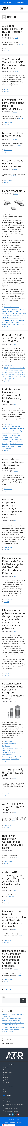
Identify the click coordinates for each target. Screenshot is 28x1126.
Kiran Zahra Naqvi (19, 1122)
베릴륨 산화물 (10, 374)
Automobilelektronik (10, 743)
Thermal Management (18, 324)
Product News (8, 122)
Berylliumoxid (6, 746)
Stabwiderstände (7, 754)
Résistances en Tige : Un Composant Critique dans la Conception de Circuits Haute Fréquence (14, 958)
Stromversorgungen (7, 757)
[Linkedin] (13, 1114)
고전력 (8, 370)
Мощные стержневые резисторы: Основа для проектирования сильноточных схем (12, 508)
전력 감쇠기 (18, 376)
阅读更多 (20, 44)
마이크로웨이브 (9, 372)
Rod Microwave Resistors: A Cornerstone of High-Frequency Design (11, 395)
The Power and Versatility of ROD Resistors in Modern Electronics (14, 64)
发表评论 (6, 51)
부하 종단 (18, 374)
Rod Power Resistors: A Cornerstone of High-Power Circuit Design (13, 841)
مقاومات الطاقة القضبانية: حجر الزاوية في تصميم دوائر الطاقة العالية (13, 463)
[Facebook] (10, 1114)
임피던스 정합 (10, 376)
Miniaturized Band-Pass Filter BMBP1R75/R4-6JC (13, 163)
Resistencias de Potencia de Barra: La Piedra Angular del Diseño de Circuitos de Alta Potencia (13, 566)
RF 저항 (6, 368)
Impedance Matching (13, 315)
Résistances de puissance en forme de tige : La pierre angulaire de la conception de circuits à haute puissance (13, 619)
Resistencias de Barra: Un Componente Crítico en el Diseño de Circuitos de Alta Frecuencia (14, 919)
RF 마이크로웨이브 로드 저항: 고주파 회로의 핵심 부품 (13, 337)
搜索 (3, 997)
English (6, 1124)
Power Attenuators (12, 318)
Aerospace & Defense (10, 426)
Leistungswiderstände (8, 752)
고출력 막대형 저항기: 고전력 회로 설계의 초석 (13, 806)
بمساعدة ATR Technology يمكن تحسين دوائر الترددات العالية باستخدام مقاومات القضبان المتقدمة (13, 880)
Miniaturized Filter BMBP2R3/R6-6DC (13, 135)
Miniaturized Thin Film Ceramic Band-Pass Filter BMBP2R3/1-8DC (13, 104)
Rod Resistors (12, 442)
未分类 (6, 48)
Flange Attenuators (13, 190)
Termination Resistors (16, 444)
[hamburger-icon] (21, 8)
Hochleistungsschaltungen (9, 748)
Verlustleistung (15, 759)
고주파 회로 (14, 370)
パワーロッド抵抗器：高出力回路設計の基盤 (13, 772)
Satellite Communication (17, 320)
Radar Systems (14, 439)
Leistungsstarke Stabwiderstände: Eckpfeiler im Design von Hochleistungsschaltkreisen (13, 691)
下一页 (8, 989)
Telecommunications (8, 322)
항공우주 (11, 379)
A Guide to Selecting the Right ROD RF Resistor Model (13, 30)
